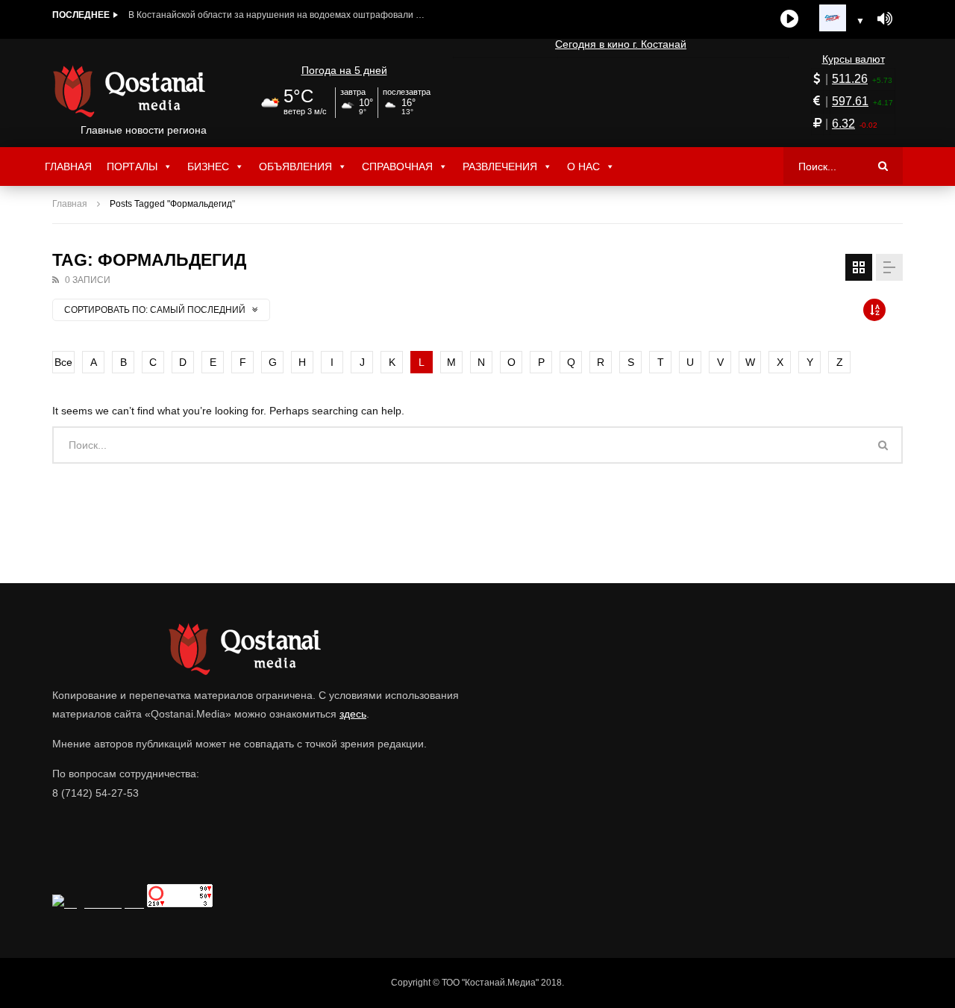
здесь (352, 714)
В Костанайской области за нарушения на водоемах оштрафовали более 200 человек (277, 15)
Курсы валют (853, 59)
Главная (68, 166)
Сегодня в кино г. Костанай (620, 44)
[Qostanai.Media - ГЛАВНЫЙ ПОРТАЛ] (143, 91)
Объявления (295, 166)
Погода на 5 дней (344, 70)
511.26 (850, 78)
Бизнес (208, 166)
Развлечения (500, 166)
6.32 (843, 123)
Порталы (132, 166)
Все (63, 362)
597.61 (850, 101)
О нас (583, 166)
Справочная (397, 166)
